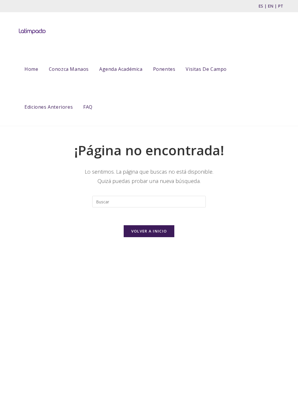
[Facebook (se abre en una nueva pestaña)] (18, 6)
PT (280, 6)
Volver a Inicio (149, 231)
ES (260, 6)
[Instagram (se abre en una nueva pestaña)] (25, 6)
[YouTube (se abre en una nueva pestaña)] (34, 6)
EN (270, 6)
